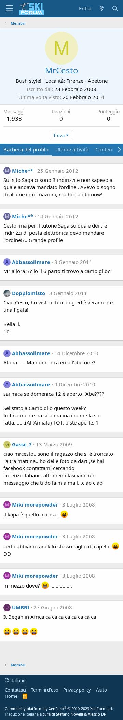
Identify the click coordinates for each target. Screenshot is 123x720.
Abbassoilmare (31, 261)
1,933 (14, 119)
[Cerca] (115, 8)
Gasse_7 (22, 444)
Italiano (17, 680)
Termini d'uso (44, 690)
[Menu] (9, 8)
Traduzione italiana (22, 714)
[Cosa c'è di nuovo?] (101, 8)
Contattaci (15, 690)
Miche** (22, 170)
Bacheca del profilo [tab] (26, 149)
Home (11, 696)
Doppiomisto (28, 293)
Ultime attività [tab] (71, 149)
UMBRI (20, 607)
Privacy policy (77, 690)
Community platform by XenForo (59, 708)
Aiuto (101, 690)
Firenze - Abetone (87, 80)
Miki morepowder (35, 504)
